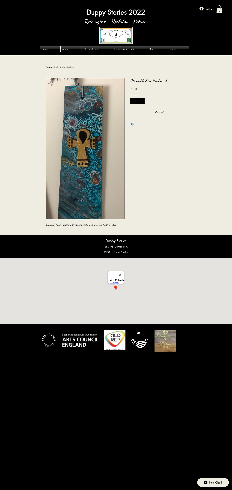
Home (48, 66)
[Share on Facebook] (132, 124)
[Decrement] (133, 101)
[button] (219, 9)
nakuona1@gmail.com (116, 246)
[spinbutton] (137, 101)
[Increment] (142, 101)
